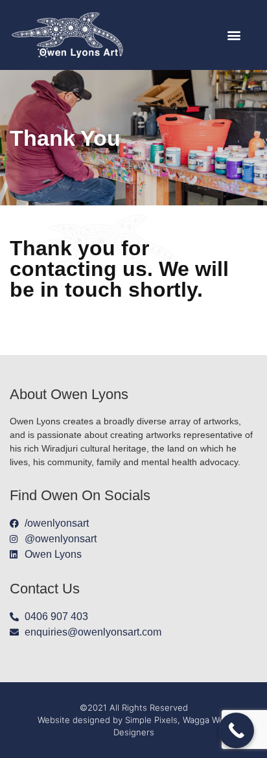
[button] (233, 35)
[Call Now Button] (236, 730)
